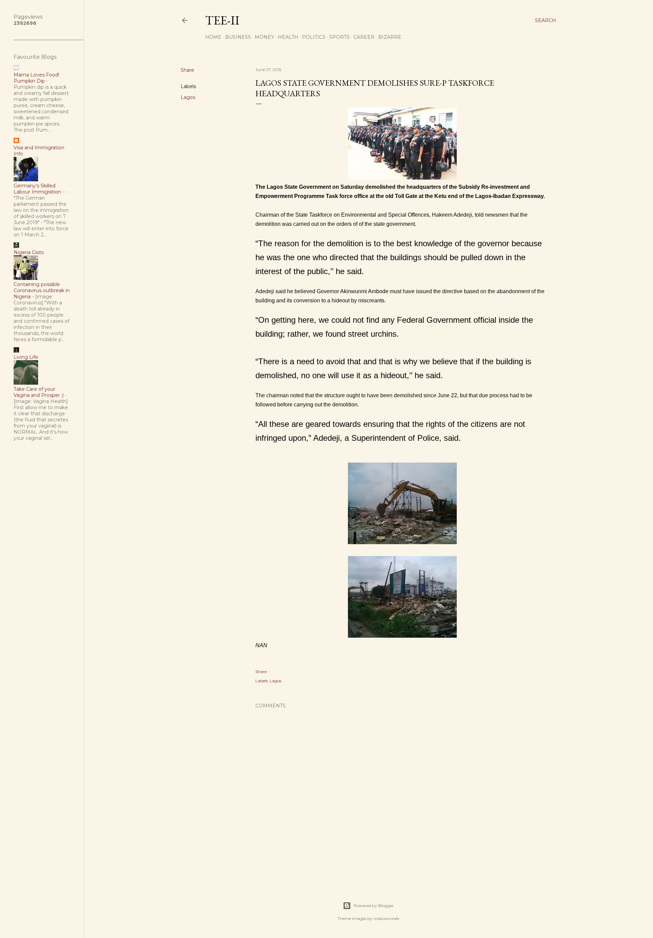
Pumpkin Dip (29, 81)
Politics (313, 37)
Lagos (188, 97)
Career (363, 37)
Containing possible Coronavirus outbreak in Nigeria (42, 290)
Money (264, 37)
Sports (339, 37)
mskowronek (386, 918)
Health (288, 37)
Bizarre (389, 37)
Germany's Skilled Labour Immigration (37, 189)
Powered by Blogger (374, 905)
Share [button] (187, 70)
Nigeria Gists (29, 252)
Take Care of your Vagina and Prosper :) (39, 392)
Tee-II (222, 20)
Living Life (26, 357)
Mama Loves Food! (36, 75)
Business (238, 37)
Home (213, 37)
